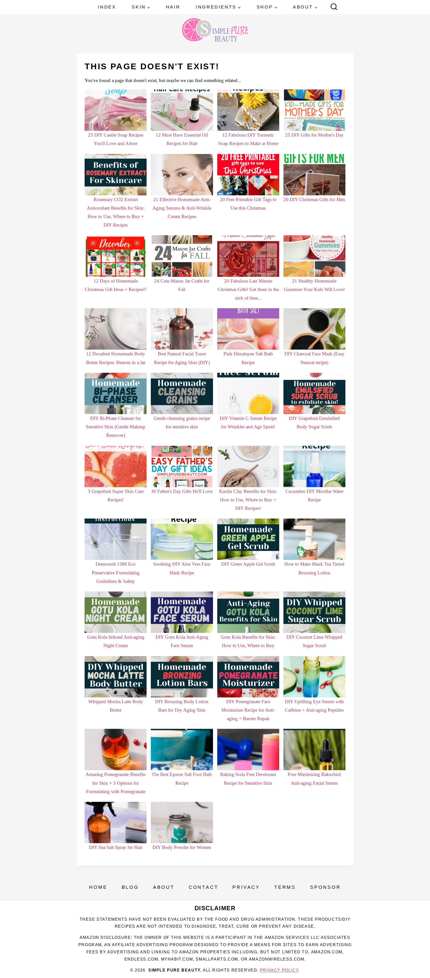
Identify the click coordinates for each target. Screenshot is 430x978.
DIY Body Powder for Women (182, 847)
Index (107, 6)
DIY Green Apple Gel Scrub (248, 564)
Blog (130, 887)
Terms (285, 887)
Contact (203, 887)
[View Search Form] (334, 7)
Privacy (246, 887)
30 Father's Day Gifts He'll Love (182, 491)
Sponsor (325, 887)
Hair (173, 6)
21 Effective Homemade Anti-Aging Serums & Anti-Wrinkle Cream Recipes (182, 208)
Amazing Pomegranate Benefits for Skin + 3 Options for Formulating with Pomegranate (116, 783)
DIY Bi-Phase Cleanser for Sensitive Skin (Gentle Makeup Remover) (115, 427)
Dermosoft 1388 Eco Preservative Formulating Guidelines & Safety (116, 572)
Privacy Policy (279, 970)
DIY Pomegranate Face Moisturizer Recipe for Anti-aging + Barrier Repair (248, 710)
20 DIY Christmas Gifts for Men (314, 199)
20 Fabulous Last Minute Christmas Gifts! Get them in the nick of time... (248, 289)
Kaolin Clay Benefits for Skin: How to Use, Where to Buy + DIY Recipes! (248, 500)
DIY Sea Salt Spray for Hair (115, 847)
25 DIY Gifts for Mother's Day (314, 135)
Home (98, 887)
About (163, 887)
